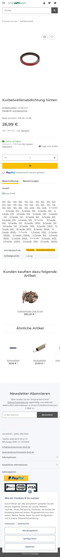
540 (12, 214)
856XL (13, 232)
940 (30, 220)
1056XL (26, 235)
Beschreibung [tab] (10, 181)
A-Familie (10, 211)
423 (31, 202)
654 (43, 205)
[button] (44, 3)
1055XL (7, 235)
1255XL (17, 241)
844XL (47, 229)
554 (20, 205)
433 (18, 211)
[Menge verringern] (5, 157)
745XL (50, 226)
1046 (32, 208)
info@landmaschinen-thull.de (16, 447)
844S (29, 229)
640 (45, 214)
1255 (54, 238)
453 (43, 202)
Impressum (10, 523)
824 (9, 208)
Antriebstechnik (20, 111)
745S (32, 226)
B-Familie (51, 220)
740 (21, 217)
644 (4, 223)
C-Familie (35, 232)
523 (54, 202)
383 (20, 202)
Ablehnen (30, 546)
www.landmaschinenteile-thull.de (18, 452)
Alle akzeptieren (30, 530)
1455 (35, 241)
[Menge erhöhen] (54, 157)
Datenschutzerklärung (18, 402)
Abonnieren (47, 414)
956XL (25, 238)
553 (9, 205)
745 (15, 226)
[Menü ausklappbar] (3, 1)
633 (28, 214)
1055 (43, 232)
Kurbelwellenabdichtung (45, 250)
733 (5, 217)
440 (34, 211)
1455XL (54, 241)
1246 (44, 208)
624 (31, 205)
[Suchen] (54, 10)
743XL (38, 223)
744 (55, 223)
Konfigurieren (30, 538)
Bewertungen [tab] (31, 181)
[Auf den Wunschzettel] (52, 37)
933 (14, 220)
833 (38, 217)
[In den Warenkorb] (4, 30)
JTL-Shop (34, 553)
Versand (25, 130)
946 (20, 208)
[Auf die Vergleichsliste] (45, 37)
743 (20, 223)
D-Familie (46, 238)
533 (50, 211)
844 (12, 229)
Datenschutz (23, 523)
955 (45, 235)
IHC (4, 202)
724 (54, 205)
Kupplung (30, 250)
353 (9, 202)
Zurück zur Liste (10, 21)
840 (54, 217)
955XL (6, 238)
